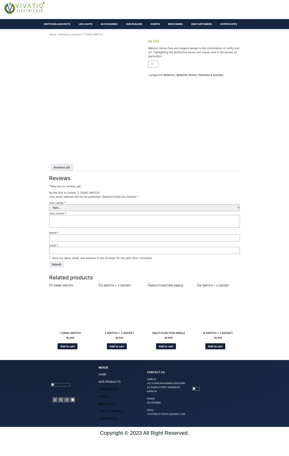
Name (54, 232)
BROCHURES (175, 24)
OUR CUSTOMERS (201, 24)
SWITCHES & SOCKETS (57, 24)
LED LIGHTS (85, 24)
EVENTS (155, 24)
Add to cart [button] (67, 346)
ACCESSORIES (109, 24)
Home (52, 34)
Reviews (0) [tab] (62, 167)
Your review (57, 213)
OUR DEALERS (134, 24)
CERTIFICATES (228, 24)
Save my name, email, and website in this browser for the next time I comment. (102, 258)
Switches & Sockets (69, 34)
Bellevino (169, 75)
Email (53, 245)
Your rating (57, 202)
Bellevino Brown (187, 75)
